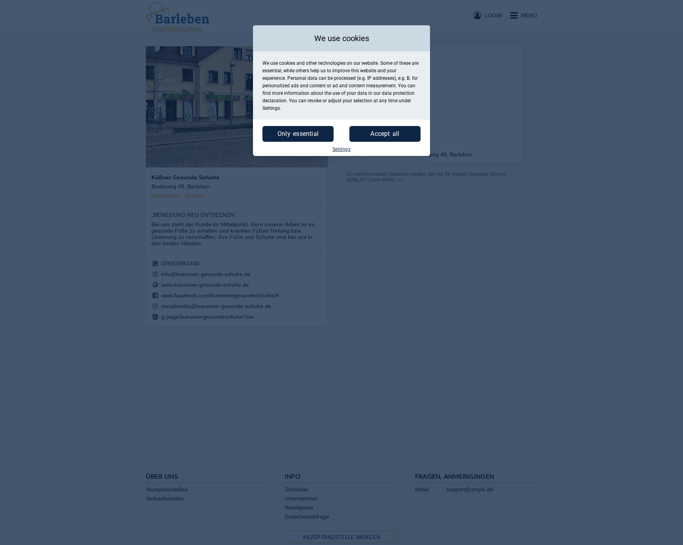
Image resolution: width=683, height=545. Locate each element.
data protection (398, 93)
